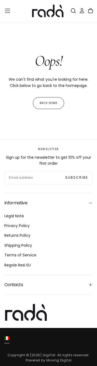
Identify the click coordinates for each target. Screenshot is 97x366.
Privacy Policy (17, 225)
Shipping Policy (18, 245)
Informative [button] (15, 203)
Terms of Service (20, 255)
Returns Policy (17, 235)
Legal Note (14, 216)
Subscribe (76, 177)
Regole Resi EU (17, 265)
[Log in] (82, 10)
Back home (48, 103)
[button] (7, 11)
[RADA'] (25, 312)
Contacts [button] (13, 285)
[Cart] (90, 10)
